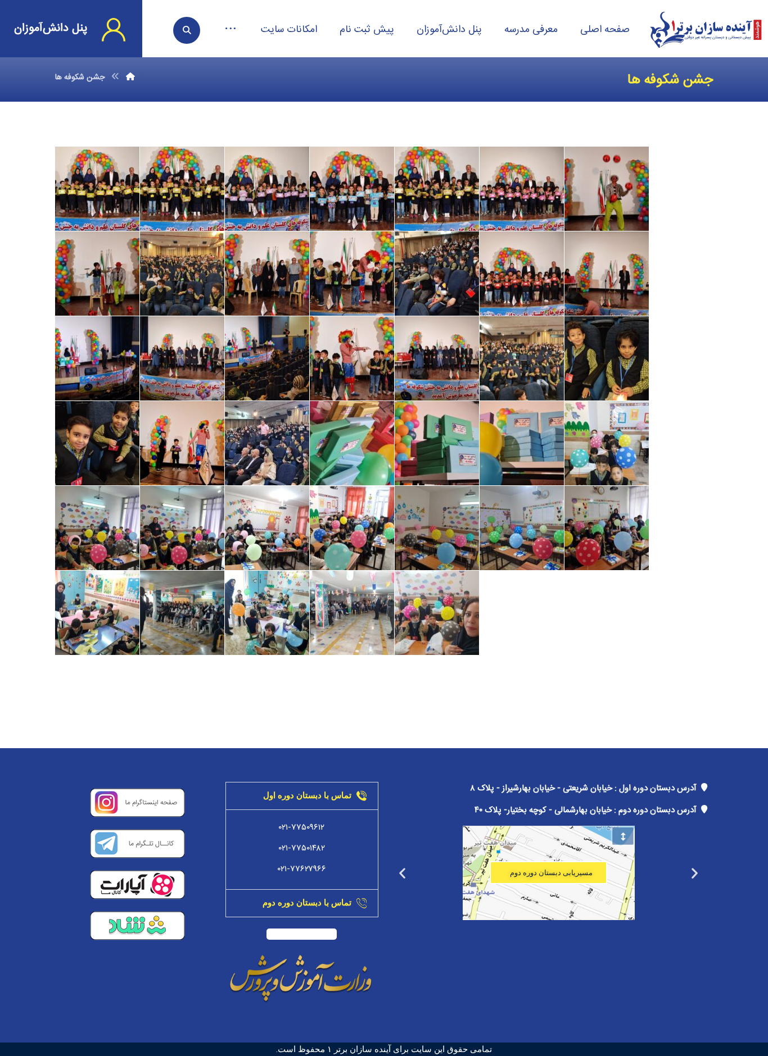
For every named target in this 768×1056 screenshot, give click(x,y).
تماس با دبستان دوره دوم (307, 903)
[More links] (230, 30)
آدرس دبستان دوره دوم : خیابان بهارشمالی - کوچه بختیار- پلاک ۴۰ (588, 810)
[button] (695, 873)
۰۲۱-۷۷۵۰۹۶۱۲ (301, 828)
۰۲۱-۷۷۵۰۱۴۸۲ (302, 848)
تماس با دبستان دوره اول (307, 795)
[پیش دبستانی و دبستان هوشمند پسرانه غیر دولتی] (705, 30)
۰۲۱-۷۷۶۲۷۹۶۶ (302, 869)
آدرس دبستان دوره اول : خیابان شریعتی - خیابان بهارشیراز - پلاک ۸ (585, 788)
